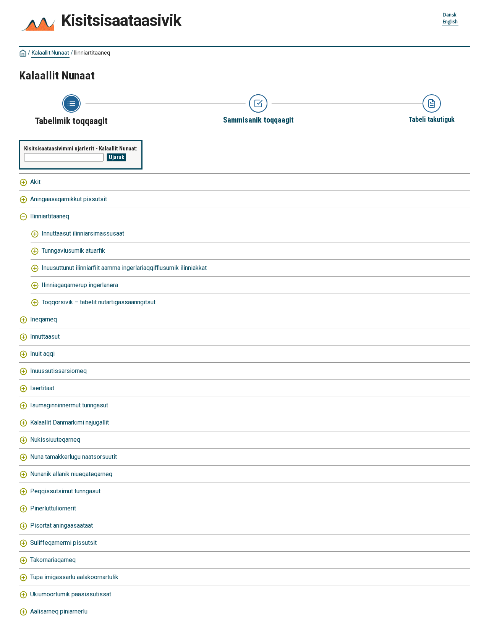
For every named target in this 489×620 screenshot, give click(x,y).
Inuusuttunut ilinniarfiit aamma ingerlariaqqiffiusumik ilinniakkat (124, 267)
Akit (35, 182)
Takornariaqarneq (53, 559)
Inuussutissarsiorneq (58, 371)
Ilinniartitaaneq (49, 216)
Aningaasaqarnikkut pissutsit (68, 199)
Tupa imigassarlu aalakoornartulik (74, 577)
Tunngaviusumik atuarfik (73, 250)
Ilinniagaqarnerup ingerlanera (80, 285)
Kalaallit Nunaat (50, 53)
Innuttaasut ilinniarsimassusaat (83, 233)
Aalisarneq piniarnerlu (58, 611)
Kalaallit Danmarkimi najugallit (69, 422)
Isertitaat (42, 388)
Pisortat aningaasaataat (61, 525)
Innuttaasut (45, 336)
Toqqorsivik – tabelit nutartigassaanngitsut (98, 302)
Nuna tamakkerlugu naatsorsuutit (73, 456)
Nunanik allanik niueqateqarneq (71, 474)
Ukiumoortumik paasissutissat (70, 594)
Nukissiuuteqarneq (55, 439)
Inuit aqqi (42, 353)
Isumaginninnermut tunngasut (69, 405)
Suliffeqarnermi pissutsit (63, 542)
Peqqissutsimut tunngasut (65, 491)
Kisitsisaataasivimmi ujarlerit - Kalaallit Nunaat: (81, 148)
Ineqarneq (43, 319)
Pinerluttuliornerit (53, 508)
